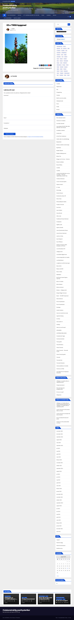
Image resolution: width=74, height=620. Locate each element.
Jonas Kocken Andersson (62, 233)
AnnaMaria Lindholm (61, 130)
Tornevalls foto (59, 360)
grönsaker (59, 56)
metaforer (65, 62)
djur (66, 50)
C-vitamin (58, 50)
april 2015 (58, 454)
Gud (62, 56)
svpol (58, 73)
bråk (68, 48)
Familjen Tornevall (60, 204)
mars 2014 (59, 485)
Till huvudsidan (11, 15)
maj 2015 (58, 451)
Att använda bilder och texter (31, 15)
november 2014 (60, 462)
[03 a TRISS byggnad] (16, 48)
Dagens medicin (60, 184)
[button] (68, 16)
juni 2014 (58, 477)
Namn (5, 117)
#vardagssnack (59, 46)
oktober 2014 (59, 465)
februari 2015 (59, 459)
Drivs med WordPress (6, 617)
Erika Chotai (59, 198)
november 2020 (60, 431)
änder (68, 75)
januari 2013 (59, 525)
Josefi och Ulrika (60, 236)
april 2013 (58, 517)
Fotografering (7, 18)
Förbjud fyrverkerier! (60, 385)
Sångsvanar (59, 394)
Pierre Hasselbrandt (60, 301)
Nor (57, 417)
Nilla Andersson (60, 298)
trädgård (61, 73)
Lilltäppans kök (59, 251)
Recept (54, 15)
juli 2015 (58, 448)
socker (58, 71)
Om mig (19, 15)
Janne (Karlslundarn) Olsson (62, 230)
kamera (61, 60)
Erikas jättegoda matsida (61, 201)
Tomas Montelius (60, 344)
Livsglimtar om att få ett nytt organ (63, 263)
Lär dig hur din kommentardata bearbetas (35, 136)
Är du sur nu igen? (60, 392)
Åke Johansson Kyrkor (61, 117)
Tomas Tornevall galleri (61, 354)
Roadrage (58, 307)
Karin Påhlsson (60, 241)
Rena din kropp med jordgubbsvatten (45, 598)
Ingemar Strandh (60, 227)
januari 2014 (59, 491)
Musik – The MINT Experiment (62, 295)
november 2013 (60, 497)
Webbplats (6, 128)
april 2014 (58, 482)
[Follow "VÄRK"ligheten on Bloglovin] (61, 39)
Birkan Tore (59, 156)
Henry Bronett (59, 213)
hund (58, 58)
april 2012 (58, 531)
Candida (49, 15)
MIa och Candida (60, 281)
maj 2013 (58, 514)
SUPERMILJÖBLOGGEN (62, 333)
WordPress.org (59, 548)
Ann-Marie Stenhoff (60, 123)
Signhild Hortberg (60, 315)
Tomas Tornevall (60, 347)
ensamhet (58, 52)
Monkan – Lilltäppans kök (62, 290)
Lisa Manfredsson (60, 260)
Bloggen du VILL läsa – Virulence (63, 159)
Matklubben (59, 274)
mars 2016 (59, 442)
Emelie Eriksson (60, 193)
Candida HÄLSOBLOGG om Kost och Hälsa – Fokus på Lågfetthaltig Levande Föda (63, 174)
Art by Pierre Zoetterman (61, 136)
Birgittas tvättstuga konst (61, 153)
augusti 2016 (59, 439)
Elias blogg (59, 190)
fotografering (64, 52)
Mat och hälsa (59, 271)
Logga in (58, 539)
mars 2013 (59, 520)
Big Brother (59, 147)
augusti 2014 (59, 471)
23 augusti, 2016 (60, 602)
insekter (65, 58)
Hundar (61, 58)
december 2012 (60, 528)
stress (62, 71)
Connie (13, 28)
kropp (58, 62)
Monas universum (60, 287)
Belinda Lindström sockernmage (63, 144)
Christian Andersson (61, 178)
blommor (64, 48)
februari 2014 (59, 488)
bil (61, 48)
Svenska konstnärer (60, 338)
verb (57, 75)
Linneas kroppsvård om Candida (63, 257)
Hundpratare (59, 221)
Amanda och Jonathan (61, 120)
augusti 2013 (59, 505)
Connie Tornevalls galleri (61, 181)
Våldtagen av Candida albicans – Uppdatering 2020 (10, 599)
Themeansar (18, 617)
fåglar (65, 54)
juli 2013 (58, 508)
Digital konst (17, 18)
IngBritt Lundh (59, 224)
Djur (57, 89)
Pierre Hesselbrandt (60, 304)
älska (65, 75)
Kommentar (6, 95)
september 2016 (60, 436)
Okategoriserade (7, 596)
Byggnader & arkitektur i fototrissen (42, 68)
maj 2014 (58, 479)
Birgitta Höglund (60, 150)
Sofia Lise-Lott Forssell (61, 327)
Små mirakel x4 (60, 321)
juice (58, 60)
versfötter (61, 75)
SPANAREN (59, 330)
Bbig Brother (59, 141)
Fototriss (58, 54)
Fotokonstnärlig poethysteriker (16, 610)
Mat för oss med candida (61, 98)
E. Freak (58, 187)
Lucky (61, 62)
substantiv (65, 71)
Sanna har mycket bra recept (62, 313)
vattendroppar (66, 73)
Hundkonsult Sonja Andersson (62, 218)
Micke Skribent (59, 284)
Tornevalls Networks (61, 363)
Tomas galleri (59, 341)
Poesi (43, 15)
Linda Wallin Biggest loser (62, 254)
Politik (58, 106)
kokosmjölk (66, 60)
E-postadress (6, 123)
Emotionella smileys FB (61, 195)
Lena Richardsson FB (61, 248)
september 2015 (60, 445)
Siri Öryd (58, 318)
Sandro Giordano (60, 310)
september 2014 (60, 468)
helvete (65, 56)
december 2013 (60, 494)
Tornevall (58, 357)
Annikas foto (59, 133)
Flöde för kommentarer (61, 545)
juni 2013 (58, 511)
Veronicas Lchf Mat (60, 368)
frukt (62, 54)
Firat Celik (59, 207)
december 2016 (60, 434)
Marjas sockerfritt (60, 268)
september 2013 (60, 502)
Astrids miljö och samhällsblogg (63, 139)
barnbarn (58, 48)
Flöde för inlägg (60, 542)
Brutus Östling (59, 164)
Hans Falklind (59, 210)
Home (57, 617)
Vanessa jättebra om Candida (62, 365)
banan (64, 46)
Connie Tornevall (60, 409)
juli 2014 (58, 474)
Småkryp (58, 324)
